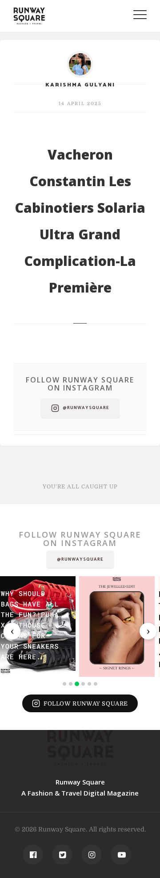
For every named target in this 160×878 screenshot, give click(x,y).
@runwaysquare (86, 407)
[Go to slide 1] (64, 684)
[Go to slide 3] (77, 684)
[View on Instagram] (38, 626)
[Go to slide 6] (95, 684)
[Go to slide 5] (89, 684)
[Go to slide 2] (70, 684)
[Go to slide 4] (83, 684)
